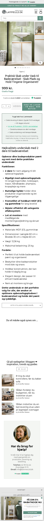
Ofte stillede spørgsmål (22, 305)
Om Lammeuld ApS (21, 495)
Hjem (21, 72)
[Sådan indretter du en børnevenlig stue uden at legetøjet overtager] (8, 408)
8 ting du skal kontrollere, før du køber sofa (28, 379)
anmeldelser (25, 98)
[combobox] (22, 18)
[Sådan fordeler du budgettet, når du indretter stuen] (8, 394)
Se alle (22, 369)
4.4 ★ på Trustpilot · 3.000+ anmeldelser (23, 126)
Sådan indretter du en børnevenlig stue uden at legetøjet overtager (28, 407)
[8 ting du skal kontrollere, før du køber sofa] (8, 380)
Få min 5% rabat (32, 512)
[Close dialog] (42, 498)
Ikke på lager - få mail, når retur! (32, 107)
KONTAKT (21, 490)
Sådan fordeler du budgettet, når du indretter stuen (25, 393)
